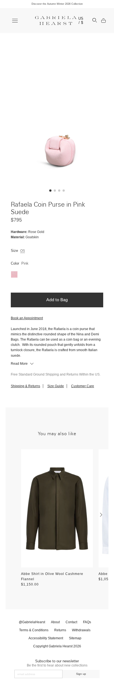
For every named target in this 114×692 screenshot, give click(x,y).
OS (22, 251)
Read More (19, 364)
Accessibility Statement (45, 638)
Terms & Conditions (33, 630)
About (55, 622)
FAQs (87, 622)
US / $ (81, 20)
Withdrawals (81, 630)
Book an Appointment (27, 318)
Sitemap (75, 638)
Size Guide (55, 386)
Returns (60, 630)
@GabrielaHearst (32, 622)
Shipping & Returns (25, 386)
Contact (71, 622)
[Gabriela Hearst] (56, 20)
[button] (50, 190)
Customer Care (82, 386)
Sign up (81, 673)
